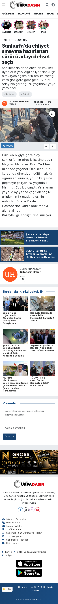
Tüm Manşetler (14, 536)
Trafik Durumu (13, 529)
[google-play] (29, 573)
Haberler (7, 40)
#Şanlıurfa (8, 94)
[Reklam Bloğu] (29, 462)
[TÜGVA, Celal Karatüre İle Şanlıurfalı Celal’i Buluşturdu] (42, 368)
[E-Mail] (22, 278)
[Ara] (47, 5)
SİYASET (38, 13)
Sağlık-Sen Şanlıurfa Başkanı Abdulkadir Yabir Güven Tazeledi (42, 348)
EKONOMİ (23, 13)
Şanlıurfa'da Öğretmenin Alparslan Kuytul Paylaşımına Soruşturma (12, 318)
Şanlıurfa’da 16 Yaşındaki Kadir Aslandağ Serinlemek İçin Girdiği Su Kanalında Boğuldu (15, 351)
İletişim (8, 555)
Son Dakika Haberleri (17, 540)
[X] (26, 509)
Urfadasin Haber (30, 272)
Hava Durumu (13, 522)
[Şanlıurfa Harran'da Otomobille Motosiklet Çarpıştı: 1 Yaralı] (42, 303)
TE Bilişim (37, 599)
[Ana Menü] (3, 5)
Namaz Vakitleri (14, 526)
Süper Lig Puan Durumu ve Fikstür (24, 533)
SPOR (50, 13)
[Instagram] (31, 509)
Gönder (9, 436)
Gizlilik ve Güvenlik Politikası (31, 552)
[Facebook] (20, 509)
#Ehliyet (25, 94)
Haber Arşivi (12, 543)
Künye (8, 552)
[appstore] (29, 564)
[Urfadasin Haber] (10, 274)
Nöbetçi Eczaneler (16, 519)
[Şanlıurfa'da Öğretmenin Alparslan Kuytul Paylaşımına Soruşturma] (15, 303)
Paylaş (9, 146)
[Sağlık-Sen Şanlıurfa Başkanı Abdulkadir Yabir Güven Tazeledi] (42, 336)
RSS (8, 589)
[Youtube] (37, 509)
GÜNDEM (8, 13)
